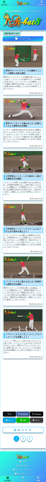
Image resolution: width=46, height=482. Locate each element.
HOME (24, 461)
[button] (36, 420)
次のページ (23, 429)
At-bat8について (24, 474)
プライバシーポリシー (24, 470)
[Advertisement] (23, 388)
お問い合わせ (24, 465)
